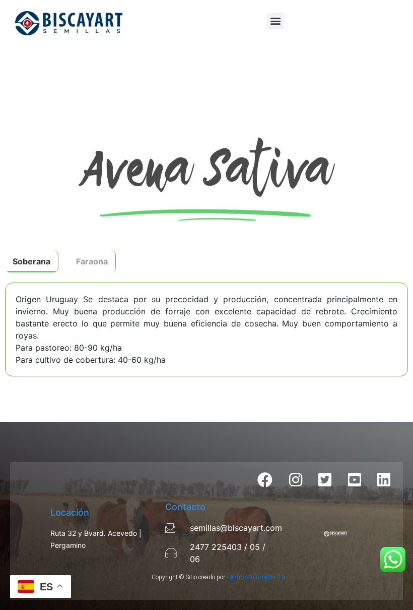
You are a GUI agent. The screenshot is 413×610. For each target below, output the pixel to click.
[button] (275, 21)
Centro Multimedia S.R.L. (259, 577)
